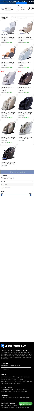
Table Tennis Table (6, 391)
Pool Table (24, 391)
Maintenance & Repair (22, 407)
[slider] (1, 195)
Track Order (23, 9)
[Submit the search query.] (2, 185)
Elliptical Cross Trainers (23, 377)
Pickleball (17, 389)
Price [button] (2, 191)
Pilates (10, 397)
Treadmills (3, 377)
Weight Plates (12, 383)
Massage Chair (17, 397)
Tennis (11, 389)
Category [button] (4, 175)
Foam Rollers (25, 397)
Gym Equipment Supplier (7, 407)
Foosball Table (16, 391)
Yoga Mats (4, 397)
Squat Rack (18, 381)
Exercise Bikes (12, 377)
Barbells (19, 383)
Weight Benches (27, 381)
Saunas (3, 399)
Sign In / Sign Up (18, 9)
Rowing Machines (5, 379)
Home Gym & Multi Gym (7, 381)
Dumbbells (4, 383)
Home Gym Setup (6, 405)
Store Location (21, 3)
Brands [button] (3, 182)
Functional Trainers (17, 379)
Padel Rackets (5, 389)
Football (23, 389)
